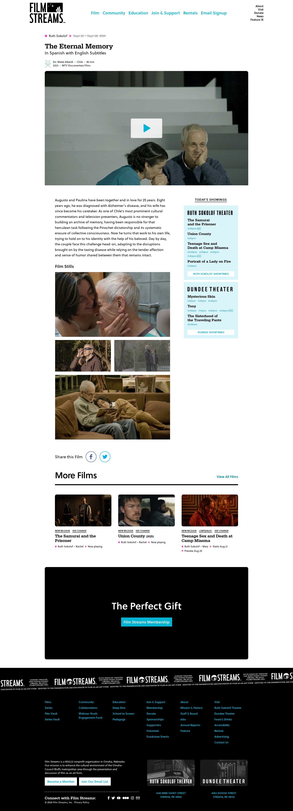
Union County (199, 234)
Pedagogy (119, 719)
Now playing (95, 546)
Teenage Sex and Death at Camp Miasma (208, 246)
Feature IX (256, 20)
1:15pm (202, 310)
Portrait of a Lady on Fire (209, 261)
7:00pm (192, 256)
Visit (260, 9)
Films (48, 702)
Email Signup (214, 13)
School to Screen (123, 713)
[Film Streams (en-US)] (48, 13)
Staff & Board (189, 713)
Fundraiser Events (157, 736)
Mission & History (191, 708)
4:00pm (212, 310)
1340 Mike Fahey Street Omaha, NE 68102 (171, 795)
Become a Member (60, 781)
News (260, 16)
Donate (258, 13)
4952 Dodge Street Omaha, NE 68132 (223, 795)
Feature (185, 731)
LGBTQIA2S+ (205, 530)
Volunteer (152, 731)
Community (114, 13)
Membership (154, 708)
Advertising (221, 736)
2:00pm (203, 252)
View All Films (227, 476)
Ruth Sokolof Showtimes (211, 274)
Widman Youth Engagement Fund (90, 716)
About (259, 6)
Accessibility (222, 725)
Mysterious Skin (201, 296)
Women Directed (48, 64)
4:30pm (214, 252)
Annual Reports (190, 725)
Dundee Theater (224, 713)
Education (138, 13)
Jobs (183, 719)
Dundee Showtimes (211, 332)
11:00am (192, 266)
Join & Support (166, 13)
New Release (62, 530)
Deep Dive (119, 708)
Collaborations (88, 708)
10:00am (192, 324)
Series (48, 708)
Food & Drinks (223, 719)
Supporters (153, 725)
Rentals (190, 13)
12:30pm (192, 252)
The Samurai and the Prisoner (202, 222)
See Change (79, 530)
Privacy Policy (81, 802)
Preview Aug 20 (193, 551)
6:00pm (192, 228)
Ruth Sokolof (58, 35)
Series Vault (52, 719)
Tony (192, 306)
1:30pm (192, 301)
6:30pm (223, 310)
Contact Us (221, 742)
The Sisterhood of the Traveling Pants (204, 318)
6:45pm (212, 301)
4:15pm (202, 301)
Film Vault (51, 713)
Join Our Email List (95, 781)
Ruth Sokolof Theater (227, 708)
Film (95, 13)
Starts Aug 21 (220, 546)
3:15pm (192, 238)
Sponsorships (155, 719)
